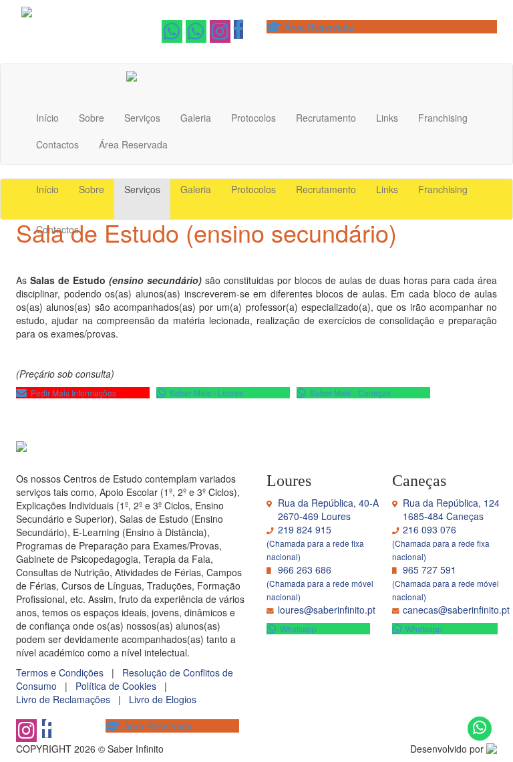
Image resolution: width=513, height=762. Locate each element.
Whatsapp (421, 628)
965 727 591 (429, 569)
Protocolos (253, 117)
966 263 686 (304, 569)
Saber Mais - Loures (204, 392)
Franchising (443, 117)
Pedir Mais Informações (71, 392)
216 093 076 (429, 529)
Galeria (195, 117)
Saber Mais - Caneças (348, 392)
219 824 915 (304, 529)
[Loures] (196, 34)
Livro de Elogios (165, 699)
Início (47, 117)
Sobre (91, 117)
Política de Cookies (119, 685)
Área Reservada (317, 26)
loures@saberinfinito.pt (326, 609)
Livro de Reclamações (67, 699)
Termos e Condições (64, 672)
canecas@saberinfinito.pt (456, 609)
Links (387, 117)
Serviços (142, 117)
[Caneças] (172, 34)
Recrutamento (326, 117)
